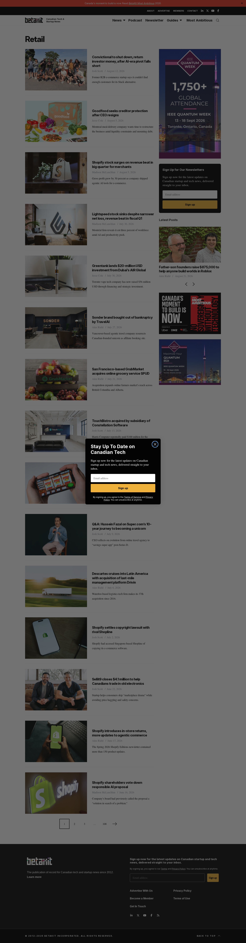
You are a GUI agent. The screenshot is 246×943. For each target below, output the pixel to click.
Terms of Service (132, 497)
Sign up (123, 488)
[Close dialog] (155, 444)
